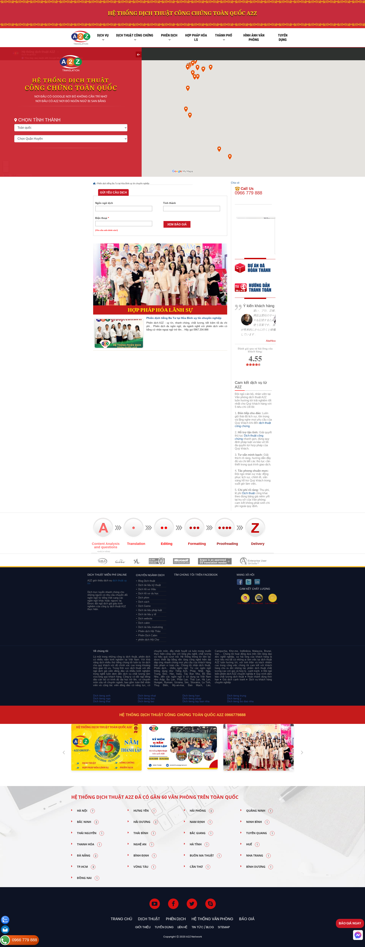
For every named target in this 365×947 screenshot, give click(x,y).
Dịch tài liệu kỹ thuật (149, 585)
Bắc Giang (200, 833)
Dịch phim (143, 597)
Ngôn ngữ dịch (104, 203)
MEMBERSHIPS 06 (215, 561)
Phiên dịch (169, 35)
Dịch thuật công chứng (134, 35)
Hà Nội (85, 811)
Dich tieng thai (101, 701)
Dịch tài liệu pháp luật (150, 610)
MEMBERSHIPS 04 (156, 561)
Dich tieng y (234, 698)
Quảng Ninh (258, 811)
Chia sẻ (235, 182)
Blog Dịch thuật (146, 580)
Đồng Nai (87, 878)
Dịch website (145, 618)
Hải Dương (144, 822)
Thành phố (223, 35)
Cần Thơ (199, 867)
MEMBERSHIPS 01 (102, 561)
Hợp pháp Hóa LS (196, 37)
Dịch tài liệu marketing (150, 627)
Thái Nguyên (89, 833)
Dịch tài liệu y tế (147, 614)
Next (302, 751)
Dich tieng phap (191, 698)
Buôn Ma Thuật (205, 855)
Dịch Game (144, 606)
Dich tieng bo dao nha (240, 701)
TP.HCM (85, 867)
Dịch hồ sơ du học (148, 593)
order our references (256, 288)
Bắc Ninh (87, 822)
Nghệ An (142, 844)
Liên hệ (182, 927)
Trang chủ (121, 919)
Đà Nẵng (86, 855)
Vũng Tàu (143, 867)
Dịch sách (143, 601)
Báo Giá (247, 919)
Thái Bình (143, 833)
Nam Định (200, 822)
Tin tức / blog (202, 927)
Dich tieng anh (101, 695)
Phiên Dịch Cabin (147, 635)
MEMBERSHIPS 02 (120, 561)
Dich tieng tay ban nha (195, 701)
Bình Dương (258, 867)
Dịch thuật (248, 493)
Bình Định (144, 855)
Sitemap (224, 927)
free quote (253, 270)
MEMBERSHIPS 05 (181, 561)
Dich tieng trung (236, 695)
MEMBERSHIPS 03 (137, 561)
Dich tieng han (191, 695)
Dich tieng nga (101, 698)
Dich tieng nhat (147, 695)
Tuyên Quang (259, 833)
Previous (64, 751)
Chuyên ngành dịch (150, 575)
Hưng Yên (143, 811)
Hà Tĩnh (198, 844)
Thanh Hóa (88, 844)
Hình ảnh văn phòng (253, 37)
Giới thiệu (143, 927)
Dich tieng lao (146, 701)
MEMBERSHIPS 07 (253, 561)
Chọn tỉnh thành (39, 120)
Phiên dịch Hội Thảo (149, 631)
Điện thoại (102, 218)
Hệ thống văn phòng (212, 919)
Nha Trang (257, 855)
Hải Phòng (201, 811)
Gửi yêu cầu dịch (113, 192)
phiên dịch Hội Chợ (148, 639)
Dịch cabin (144, 622)
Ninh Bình (256, 822)
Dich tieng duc (146, 698)
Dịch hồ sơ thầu (147, 589)
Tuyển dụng (282, 37)
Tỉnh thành (169, 203)
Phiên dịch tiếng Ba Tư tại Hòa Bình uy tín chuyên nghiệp (123, 183)
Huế (252, 844)
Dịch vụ (103, 35)
